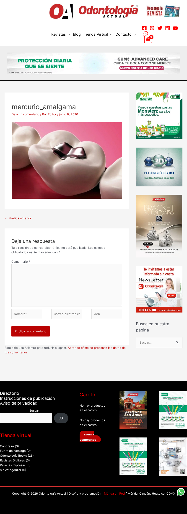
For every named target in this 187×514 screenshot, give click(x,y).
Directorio (9, 393)
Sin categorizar (10, 470)
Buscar (34, 410)
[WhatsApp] (145, 33)
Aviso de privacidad (18, 403)
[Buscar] (61, 418)
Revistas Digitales (12, 460)
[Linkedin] (167, 28)
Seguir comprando (88, 437)
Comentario (20, 261)
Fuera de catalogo (13, 451)
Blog (77, 34)
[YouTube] (175, 28)
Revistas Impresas (13, 465)
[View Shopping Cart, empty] (148, 39)
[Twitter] (159, 28)
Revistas (58, 34)
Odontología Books (13, 455)
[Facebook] (144, 28)
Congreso (7, 446)
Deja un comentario (25, 114)
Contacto (123, 34)
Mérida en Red (114, 493)
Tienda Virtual (96, 34)
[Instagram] (152, 28)
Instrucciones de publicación (27, 398)
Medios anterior (18, 218)
